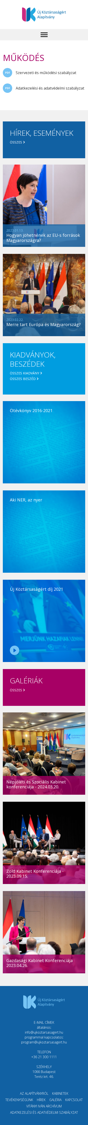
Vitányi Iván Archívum (44, 1106)
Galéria (55, 1100)
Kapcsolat (74, 1100)
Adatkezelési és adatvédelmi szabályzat (50, 88)
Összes (16, 142)
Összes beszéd (23, 378)
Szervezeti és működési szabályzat (46, 72)
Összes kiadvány (24, 373)
